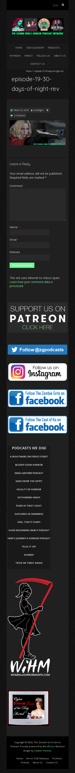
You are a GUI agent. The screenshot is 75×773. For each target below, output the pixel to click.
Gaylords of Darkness (29, 513)
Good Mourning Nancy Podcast (29, 530)
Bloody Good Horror (29, 464)
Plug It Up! (29, 546)
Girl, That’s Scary (28, 521)
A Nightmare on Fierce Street (29, 456)
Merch (28, 55)
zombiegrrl (38, 110)
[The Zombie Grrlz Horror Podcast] (38, 20)
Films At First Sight (29, 505)
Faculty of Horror (29, 489)
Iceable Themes (42, 750)
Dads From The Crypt (29, 481)
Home (18, 47)
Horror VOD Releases (37, 758)
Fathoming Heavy (29, 497)
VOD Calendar (35, 47)
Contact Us (37, 63)
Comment (17, 186)
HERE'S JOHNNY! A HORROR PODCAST (29, 538)
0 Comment (19, 115)
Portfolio (57, 758)
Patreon (15, 55)
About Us (59, 55)
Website (15, 252)
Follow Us (43, 55)
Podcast (25, 762)
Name (15, 227)
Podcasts (54, 47)
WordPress (48, 746)
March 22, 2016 (21, 110)
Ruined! (29, 554)
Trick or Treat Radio (28, 562)
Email (14, 239)
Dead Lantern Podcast (29, 473)
